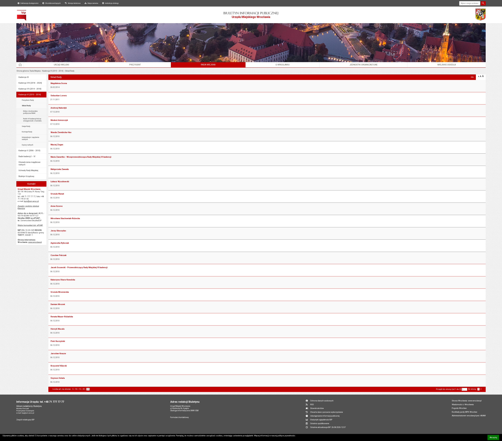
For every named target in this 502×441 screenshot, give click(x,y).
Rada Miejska (208, 64)
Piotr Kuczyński (58, 341)
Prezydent (135, 64)
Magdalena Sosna (59, 83)
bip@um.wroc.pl (28, 413)
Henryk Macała (57, 329)
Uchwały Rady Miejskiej (28, 170)
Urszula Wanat (57, 194)
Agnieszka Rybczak (60, 243)
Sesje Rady (26, 126)
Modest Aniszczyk (59, 120)
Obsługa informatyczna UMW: (184, 410)
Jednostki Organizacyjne (363, 64)
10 (76, 389)
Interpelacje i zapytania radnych (30, 138)
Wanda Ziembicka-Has (61, 132)
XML (472, 77)
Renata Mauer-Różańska (62, 316)
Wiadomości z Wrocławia (463, 404)
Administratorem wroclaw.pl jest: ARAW (469, 415)
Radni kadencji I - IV (27, 156)
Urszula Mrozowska (60, 292)
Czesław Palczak (58, 255)
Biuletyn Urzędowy (26, 176)
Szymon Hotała (58, 378)
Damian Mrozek (58, 304)
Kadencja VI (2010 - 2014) (52, 71)
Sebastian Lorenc (59, 95)
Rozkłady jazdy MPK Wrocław (464, 412)
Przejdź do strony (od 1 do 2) (448, 389)
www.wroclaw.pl (35, 242)
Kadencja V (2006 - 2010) (29, 150)
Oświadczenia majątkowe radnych (29, 163)
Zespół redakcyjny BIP (25, 420)
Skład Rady (26, 106)
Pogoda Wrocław (459, 408)
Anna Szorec (57, 206)
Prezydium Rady (28, 100)
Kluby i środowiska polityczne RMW (30, 112)
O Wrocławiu (283, 64)
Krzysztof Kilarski (59, 366)
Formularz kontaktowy (179, 417)
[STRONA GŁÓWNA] (20, 64)
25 (88, 389)
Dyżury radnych (27, 145)
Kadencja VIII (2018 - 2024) (30, 83)
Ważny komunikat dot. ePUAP (30, 225)
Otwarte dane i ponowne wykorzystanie (326, 412)
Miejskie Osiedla (446, 64)
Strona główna (23, 71)
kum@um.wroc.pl (31, 201)
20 (84, 389)
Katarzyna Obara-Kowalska (63, 280)
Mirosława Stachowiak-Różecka (65, 218)
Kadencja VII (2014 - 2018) (30, 89)
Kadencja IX (24, 77)
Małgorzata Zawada (60, 169)
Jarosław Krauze (58, 353)
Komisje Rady (27, 132)
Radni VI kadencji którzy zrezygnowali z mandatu (32, 120)
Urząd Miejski (61, 64)
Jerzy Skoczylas (58, 231)
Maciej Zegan (57, 144)
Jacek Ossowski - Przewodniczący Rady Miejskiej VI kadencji (79, 267)
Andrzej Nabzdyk (59, 108)
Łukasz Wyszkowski (60, 181)
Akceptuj (494, 437)
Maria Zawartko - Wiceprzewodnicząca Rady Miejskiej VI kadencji (81, 157)
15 (80, 389)
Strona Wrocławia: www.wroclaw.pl (466, 401)
